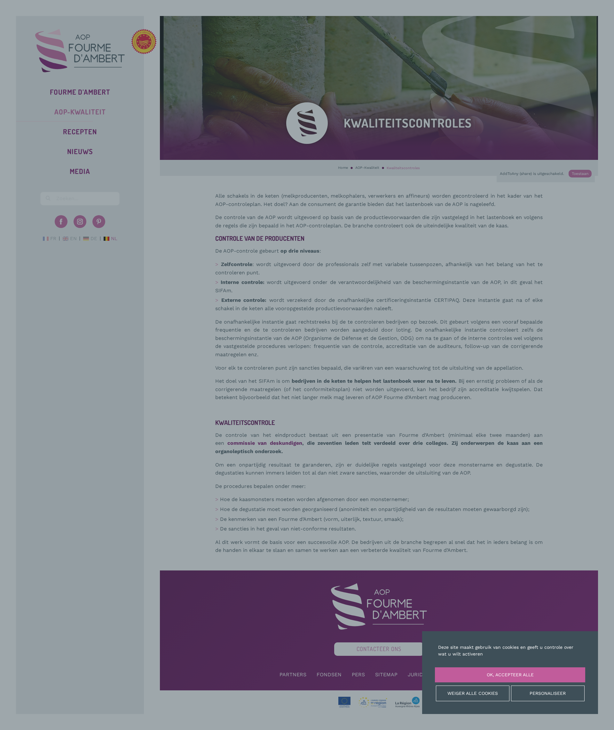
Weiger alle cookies (472, 693)
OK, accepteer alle (510, 674)
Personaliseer (548, 693)
